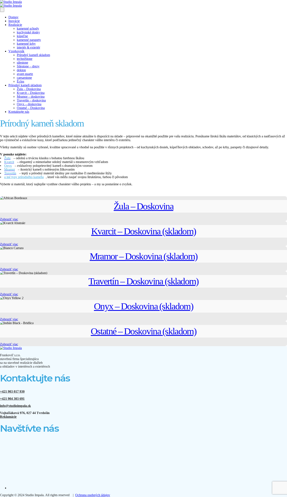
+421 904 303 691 (12, 398)
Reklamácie (8, 416)
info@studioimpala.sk (15, 406)
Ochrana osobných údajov (92, 495)
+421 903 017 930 (12, 391)
